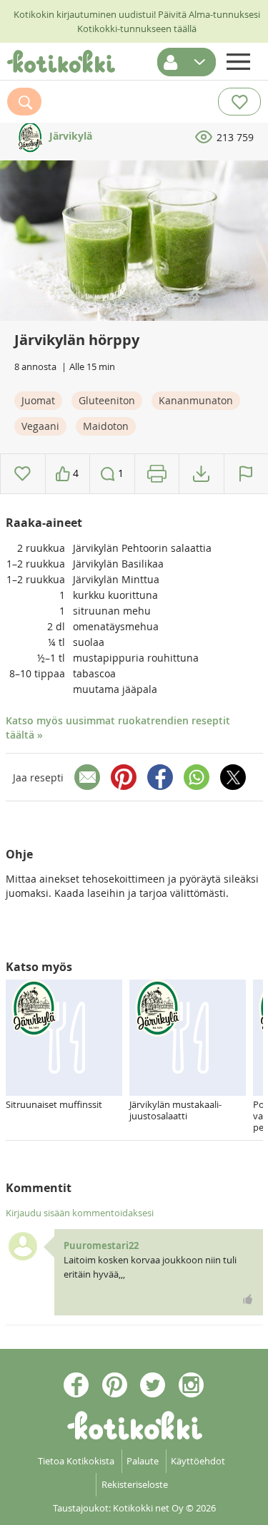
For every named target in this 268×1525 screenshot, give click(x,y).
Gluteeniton (107, 400)
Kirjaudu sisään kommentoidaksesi (80, 1212)
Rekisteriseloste (134, 1484)
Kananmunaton (196, 400)
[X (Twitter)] (233, 777)
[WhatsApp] (196, 777)
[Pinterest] (124, 777)
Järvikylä (69, 136)
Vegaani (40, 426)
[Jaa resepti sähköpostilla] (87, 777)
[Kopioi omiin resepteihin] (201, 473)
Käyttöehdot (198, 1460)
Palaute (142, 1460)
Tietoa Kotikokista (76, 1460)
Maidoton (106, 426)
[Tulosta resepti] (157, 473)
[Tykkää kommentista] (248, 1299)
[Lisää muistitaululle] (22, 473)
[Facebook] (160, 777)
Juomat (38, 400)
